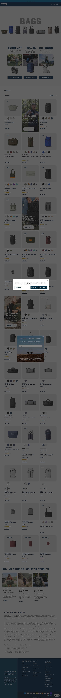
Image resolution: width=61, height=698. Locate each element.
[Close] (47, 280)
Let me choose (18, 287)
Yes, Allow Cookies (43, 287)
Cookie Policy (33, 283)
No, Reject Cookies (34, 287)
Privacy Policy (27, 283)
